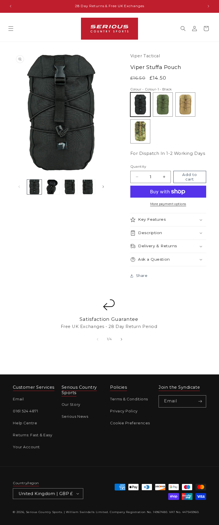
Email (18, 399)
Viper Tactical (145, 55)
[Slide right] (103, 187)
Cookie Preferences (130, 423)
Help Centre (25, 423)
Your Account (26, 447)
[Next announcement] (208, 6)
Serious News (75, 416)
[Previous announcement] (10, 6)
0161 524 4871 (25, 411)
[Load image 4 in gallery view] (87, 186)
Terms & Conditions (129, 399)
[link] (109, 318)
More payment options (168, 204)
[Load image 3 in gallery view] (69, 186)
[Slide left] (19, 187)
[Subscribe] (200, 401)
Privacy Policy (124, 411)
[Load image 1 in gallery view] (34, 186)
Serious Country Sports (44, 512)
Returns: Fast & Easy (32, 435)
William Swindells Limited (87, 512)
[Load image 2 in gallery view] (52, 186)
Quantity (138, 167)
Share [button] (142, 275)
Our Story (71, 404)
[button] (11, 28)
